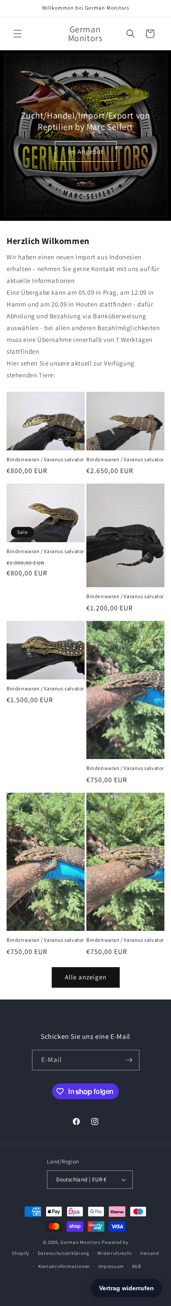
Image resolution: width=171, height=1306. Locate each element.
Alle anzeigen (86, 977)
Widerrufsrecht (114, 1253)
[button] (17, 33)
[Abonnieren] (129, 1060)
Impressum (111, 1266)
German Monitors (81, 1242)
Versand (149, 1253)
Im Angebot (85, 151)
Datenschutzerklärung (63, 1253)
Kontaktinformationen (64, 1266)
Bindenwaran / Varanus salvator (45, 459)
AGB (136, 1266)
